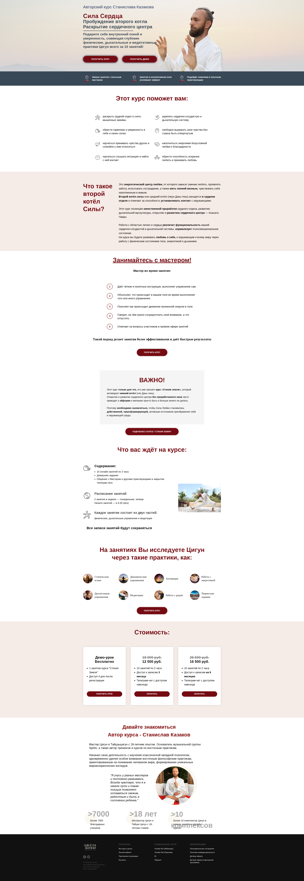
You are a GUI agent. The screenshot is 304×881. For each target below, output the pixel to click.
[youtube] (88, 856)
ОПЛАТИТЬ (152, 694)
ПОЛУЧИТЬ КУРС (100, 59)
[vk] (84, 856)
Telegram (157, 860)
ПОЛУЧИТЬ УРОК (104, 694)
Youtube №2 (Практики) (163, 852)
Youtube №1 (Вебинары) (163, 849)
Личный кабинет (125, 852)
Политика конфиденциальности (202, 852)
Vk (155, 856)
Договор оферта (196, 856)
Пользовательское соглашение (202, 849)
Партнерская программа (128, 856)
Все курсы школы (125, 849)
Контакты (122, 860)
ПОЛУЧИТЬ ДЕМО (139, 59)
